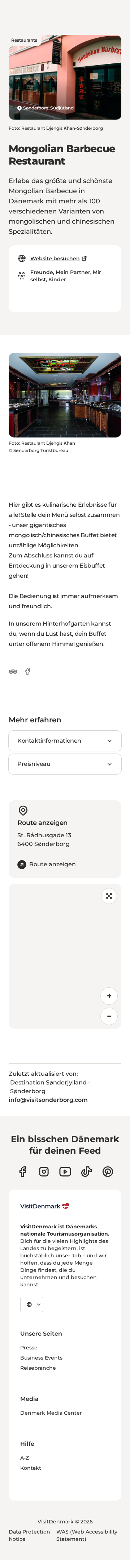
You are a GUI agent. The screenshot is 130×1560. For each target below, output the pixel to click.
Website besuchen (55, 258)
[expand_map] (109, 896)
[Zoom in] (109, 996)
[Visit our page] (44, 1171)
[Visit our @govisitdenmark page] (86, 1171)
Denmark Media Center (51, 1413)
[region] (65, 956)
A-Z (24, 1458)
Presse (29, 1347)
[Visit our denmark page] (22, 1171)
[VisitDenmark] (45, 1206)
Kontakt (30, 1468)
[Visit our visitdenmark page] (65, 1171)
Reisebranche (38, 1368)
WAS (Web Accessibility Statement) (86, 1535)
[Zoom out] (109, 1016)
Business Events (41, 1357)
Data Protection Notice (29, 1535)
